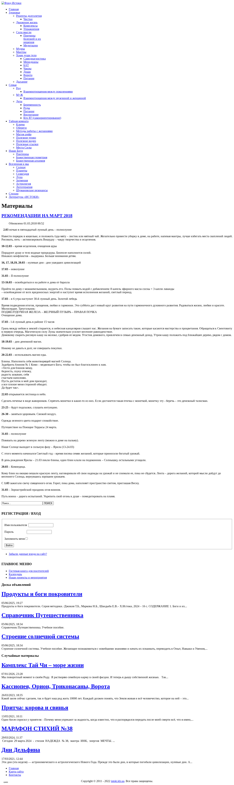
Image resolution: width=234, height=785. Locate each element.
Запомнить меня (14, 538)
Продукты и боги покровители (41, 594)
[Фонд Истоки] (11, 3)
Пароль (9, 531)
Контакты (15, 774)
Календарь (15, 574)
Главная (14, 768)
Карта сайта (16, 771)
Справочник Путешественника (42, 615)
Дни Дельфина (20, 749)
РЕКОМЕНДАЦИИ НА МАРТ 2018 (36, 215)
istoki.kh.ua (117, 781)
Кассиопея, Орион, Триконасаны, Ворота (55, 686)
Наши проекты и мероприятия (28, 577)
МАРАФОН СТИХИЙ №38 (37, 728)
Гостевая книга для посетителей (29, 570)
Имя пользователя (15, 525)
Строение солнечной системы (40, 636)
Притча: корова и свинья (34, 707)
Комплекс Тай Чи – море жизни (42, 665)
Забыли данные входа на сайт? (28, 553)
